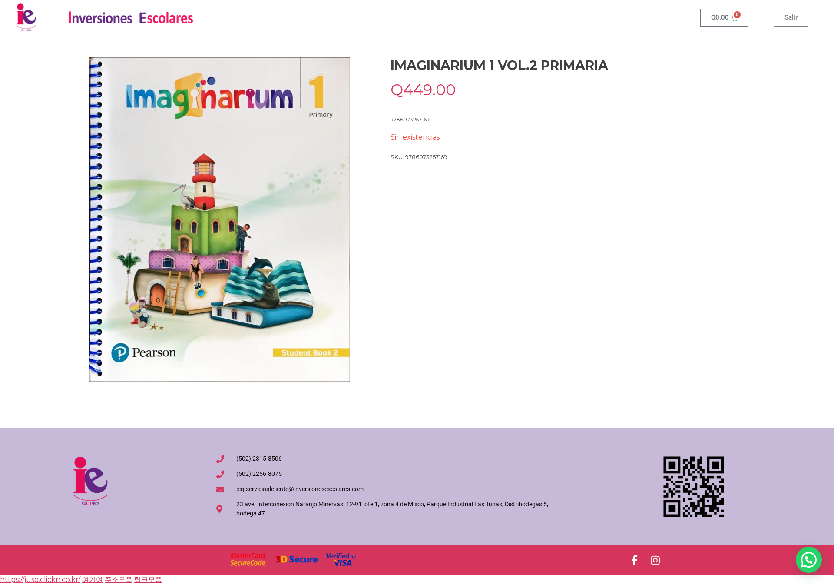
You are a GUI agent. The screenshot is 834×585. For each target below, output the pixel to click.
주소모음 (118, 579)
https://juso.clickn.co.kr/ (40, 579)
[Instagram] (655, 560)
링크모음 (148, 579)
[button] (809, 560)
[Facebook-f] (634, 560)
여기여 (92, 579)
